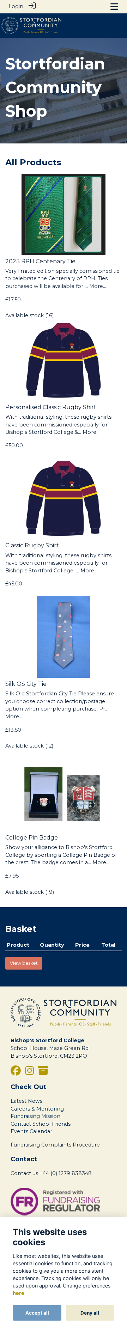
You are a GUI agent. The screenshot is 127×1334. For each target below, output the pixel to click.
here (18, 1293)
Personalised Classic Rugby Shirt (50, 407)
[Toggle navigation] (114, 6)
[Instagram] (29, 1072)
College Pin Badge (31, 837)
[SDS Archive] (43, 1072)
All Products (33, 162)
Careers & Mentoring (37, 1109)
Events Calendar (31, 1131)
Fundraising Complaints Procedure (55, 1145)
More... (97, 286)
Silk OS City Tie (26, 684)
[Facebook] (16, 1072)
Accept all (37, 1313)
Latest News (26, 1101)
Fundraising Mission (35, 1116)
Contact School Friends (41, 1124)
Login (15, 6)
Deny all (89, 1313)
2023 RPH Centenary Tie (40, 261)
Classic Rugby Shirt (32, 545)
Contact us (24, 1173)
